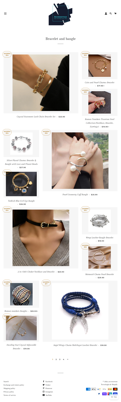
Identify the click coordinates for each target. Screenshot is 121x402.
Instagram (49, 392)
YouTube (48, 395)
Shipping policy (9, 388)
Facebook (48, 381)
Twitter (47, 385)
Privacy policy (9, 392)
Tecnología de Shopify (109, 384)
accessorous (112, 381)
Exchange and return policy (14, 385)
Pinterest (48, 388)
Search (6, 381)
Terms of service (10, 395)
